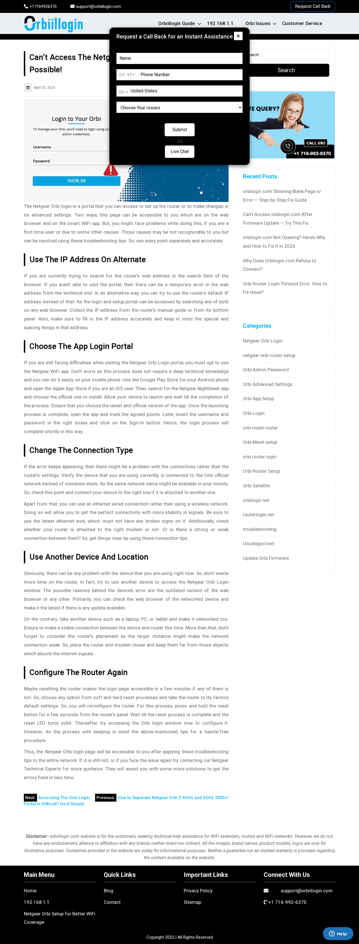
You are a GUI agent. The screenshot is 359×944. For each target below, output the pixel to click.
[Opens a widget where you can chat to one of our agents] (338, 934)
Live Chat (180, 151)
